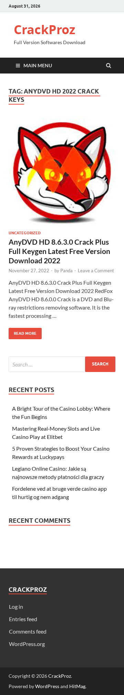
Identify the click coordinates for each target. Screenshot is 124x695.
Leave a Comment (96, 270)
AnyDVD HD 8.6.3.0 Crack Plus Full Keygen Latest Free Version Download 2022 (59, 251)
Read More (23, 332)
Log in (16, 606)
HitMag (77, 686)
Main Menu (37, 65)
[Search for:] (62, 364)
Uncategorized (25, 233)
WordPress (47, 686)
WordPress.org (27, 643)
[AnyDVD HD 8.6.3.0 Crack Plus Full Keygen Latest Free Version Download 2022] (62, 174)
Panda (66, 270)
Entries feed (23, 619)
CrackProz (44, 29)
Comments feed (27, 631)
